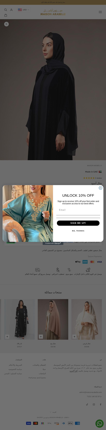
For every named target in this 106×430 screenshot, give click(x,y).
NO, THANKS (78, 231)
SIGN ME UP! (78, 223)
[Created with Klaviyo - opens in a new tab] (53, 243)
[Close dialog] (100, 187)
